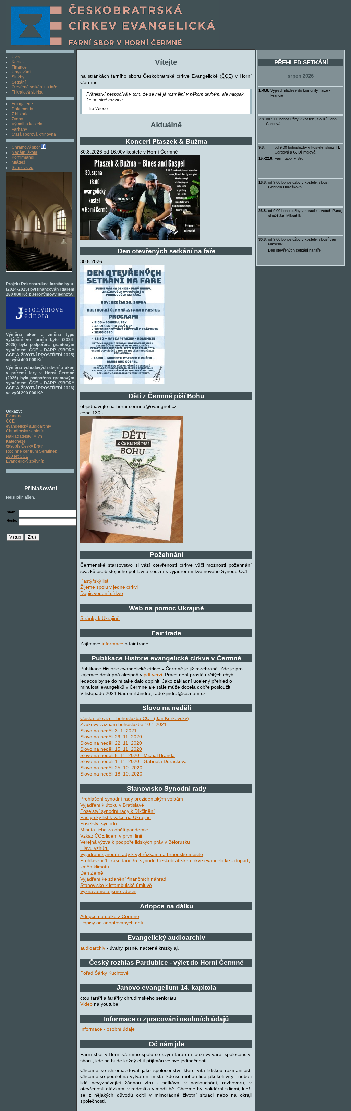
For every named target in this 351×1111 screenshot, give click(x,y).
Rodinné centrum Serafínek (31, 451)
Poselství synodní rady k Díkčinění (117, 811)
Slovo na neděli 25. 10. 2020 (111, 767)
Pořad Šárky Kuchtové (104, 973)
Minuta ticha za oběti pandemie (114, 829)
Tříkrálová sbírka (27, 92)
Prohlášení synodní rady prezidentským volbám (131, 799)
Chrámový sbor (26, 147)
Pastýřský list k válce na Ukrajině (115, 817)
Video (86, 1004)
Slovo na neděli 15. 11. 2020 (111, 749)
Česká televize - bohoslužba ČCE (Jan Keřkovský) (134, 718)
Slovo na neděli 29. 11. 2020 (111, 737)
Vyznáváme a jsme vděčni (108, 891)
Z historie (20, 114)
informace (113, 643)
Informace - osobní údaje (107, 1029)
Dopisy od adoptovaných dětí (111, 922)
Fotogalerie (22, 103)
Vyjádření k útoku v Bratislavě (112, 805)
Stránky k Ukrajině (100, 618)
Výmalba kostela (27, 124)
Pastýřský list (94, 581)
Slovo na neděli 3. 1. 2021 (108, 730)
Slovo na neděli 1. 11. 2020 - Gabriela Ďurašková (133, 761)
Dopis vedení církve (101, 593)
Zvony (17, 119)
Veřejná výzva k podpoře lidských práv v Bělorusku (135, 842)
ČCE (10, 421)
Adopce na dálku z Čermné (109, 916)
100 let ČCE (17, 456)
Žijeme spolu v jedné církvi (109, 587)
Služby (18, 77)
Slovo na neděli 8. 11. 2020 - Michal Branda (127, 755)
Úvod (17, 56)
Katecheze (16, 441)
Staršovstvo (22, 167)
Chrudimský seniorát (25, 431)
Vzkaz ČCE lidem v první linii (111, 836)
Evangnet (15, 416)
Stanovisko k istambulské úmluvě (116, 885)
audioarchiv (92, 948)
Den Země (91, 873)
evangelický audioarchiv (28, 426)
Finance (19, 67)
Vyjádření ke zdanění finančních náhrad (123, 879)
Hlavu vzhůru (94, 848)
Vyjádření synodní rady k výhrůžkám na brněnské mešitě (141, 854)
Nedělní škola (24, 152)
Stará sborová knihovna (34, 134)
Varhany (19, 129)
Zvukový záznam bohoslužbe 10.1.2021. (124, 724)
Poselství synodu (98, 823)
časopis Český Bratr (24, 446)
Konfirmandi (23, 157)
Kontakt (19, 62)
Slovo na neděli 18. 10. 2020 (111, 774)
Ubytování (21, 72)
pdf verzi (153, 674)
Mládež (18, 162)
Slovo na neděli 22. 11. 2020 (111, 743)
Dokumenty (22, 109)
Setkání (19, 82)
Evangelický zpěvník (25, 461)
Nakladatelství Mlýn (24, 436)
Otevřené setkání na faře (34, 87)
